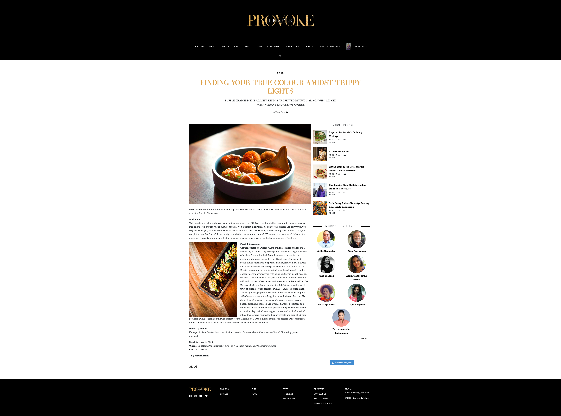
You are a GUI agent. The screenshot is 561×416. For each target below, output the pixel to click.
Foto (259, 46)
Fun (236, 46)
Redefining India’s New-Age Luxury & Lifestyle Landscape (349, 205)
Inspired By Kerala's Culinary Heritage (345, 134)
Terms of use (321, 398)
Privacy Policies (322, 403)
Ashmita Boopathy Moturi (356, 277)
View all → (365, 338)
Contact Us (320, 394)
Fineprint (288, 394)
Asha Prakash (326, 275)
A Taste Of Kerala (339, 151)
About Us (319, 389)
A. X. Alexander (326, 251)
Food (247, 46)
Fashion (199, 46)
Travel (309, 46)
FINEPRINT (273, 46)
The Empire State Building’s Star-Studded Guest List (348, 187)
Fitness (224, 46)
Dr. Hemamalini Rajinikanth (341, 331)
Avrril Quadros (326, 304)
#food (193, 366)
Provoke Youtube (329, 46)
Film (211, 46)
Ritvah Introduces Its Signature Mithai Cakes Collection (346, 168)
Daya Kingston (356, 304)
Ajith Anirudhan (357, 251)
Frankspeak (292, 46)
